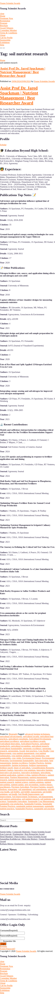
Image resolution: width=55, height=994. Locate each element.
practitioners (5, 787)
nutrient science (21, 782)
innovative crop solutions (24, 770)
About (2, 35)
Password (8, 936)
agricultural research (40, 746)
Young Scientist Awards (10, 3)
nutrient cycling (23, 775)
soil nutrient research (30, 799)
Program (3, 23)
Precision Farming (38, 787)
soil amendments (40, 789)
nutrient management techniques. (22, 780)
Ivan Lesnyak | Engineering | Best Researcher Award (22, 834)
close (2, 13)
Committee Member (8, 30)
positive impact (45, 784)
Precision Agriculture (20, 787)
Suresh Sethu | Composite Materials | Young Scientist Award (25, 832)
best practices (31, 751)
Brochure (4, 25)
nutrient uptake (17, 784)
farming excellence (20, 763)
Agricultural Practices (30, 744)
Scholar (3, 145)
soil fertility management (31, 792)
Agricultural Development (40, 739)
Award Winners (6, 28)
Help (2, 45)
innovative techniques (30, 772)
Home (2, 16)
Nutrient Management (19, 777)
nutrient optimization (45, 780)
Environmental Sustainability (22, 760)
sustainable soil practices (44, 809)
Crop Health (43, 751)
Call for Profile (6, 37)
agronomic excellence (32, 748)
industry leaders (6, 770)
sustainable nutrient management (30, 806)
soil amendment (25, 789)
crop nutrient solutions (20, 756)
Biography (13, 734)
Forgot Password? (7, 949)
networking (45, 772)
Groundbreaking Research (43, 768)
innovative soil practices (10, 772)
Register (3, 946)
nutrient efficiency (38, 775)
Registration (5, 21)
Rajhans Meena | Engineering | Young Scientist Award (23, 844)
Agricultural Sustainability (11, 748)
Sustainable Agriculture (17, 801)
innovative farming (44, 770)
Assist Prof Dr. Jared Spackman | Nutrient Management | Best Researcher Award (22, 72)
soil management (45, 796)
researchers (12, 789)
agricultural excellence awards (32, 741)
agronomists (13, 751)
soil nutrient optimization (10, 799)
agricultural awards (31, 736)
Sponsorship (5, 40)
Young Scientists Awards (44, 81)
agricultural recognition (21, 746)
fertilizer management (38, 765)
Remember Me (9, 941)
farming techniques (20, 765)
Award (22, 751)
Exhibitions (5, 42)
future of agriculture (22, 768)
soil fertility (15, 792)
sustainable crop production (11, 804)
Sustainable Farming (32, 804)
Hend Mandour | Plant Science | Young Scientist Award (23, 836)
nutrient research (7, 782)
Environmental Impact (31, 758)
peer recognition (31, 784)
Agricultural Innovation (10, 744)
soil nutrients (45, 799)
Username (9, 930)
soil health (13, 794)
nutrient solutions (36, 782)
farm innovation (41, 760)
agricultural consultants (18, 739)
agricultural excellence (9, 741)
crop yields (16, 758)
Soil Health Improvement (28, 794)
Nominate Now (6, 18)
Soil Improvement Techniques (24, 796)
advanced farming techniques (37, 734)
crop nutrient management (23, 753)
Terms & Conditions (8, 33)
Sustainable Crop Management (41, 801)
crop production (38, 756)
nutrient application (8, 775)
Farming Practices (36, 763)
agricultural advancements (11, 736)
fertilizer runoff (6, 768)
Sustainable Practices (24, 809)
